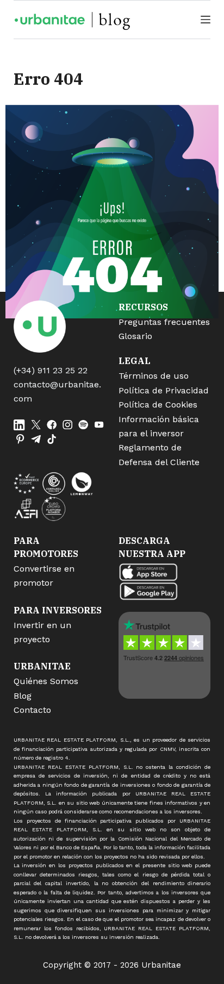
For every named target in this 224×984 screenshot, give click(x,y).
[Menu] (205, 19)
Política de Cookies (158, 404)
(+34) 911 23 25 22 (51, 370)
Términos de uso (154, 376)
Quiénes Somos (46, 681)
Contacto (32, 710)
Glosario (135, 336)
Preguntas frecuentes (164, 322)
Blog (23, 696)
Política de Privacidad (164, 390)
